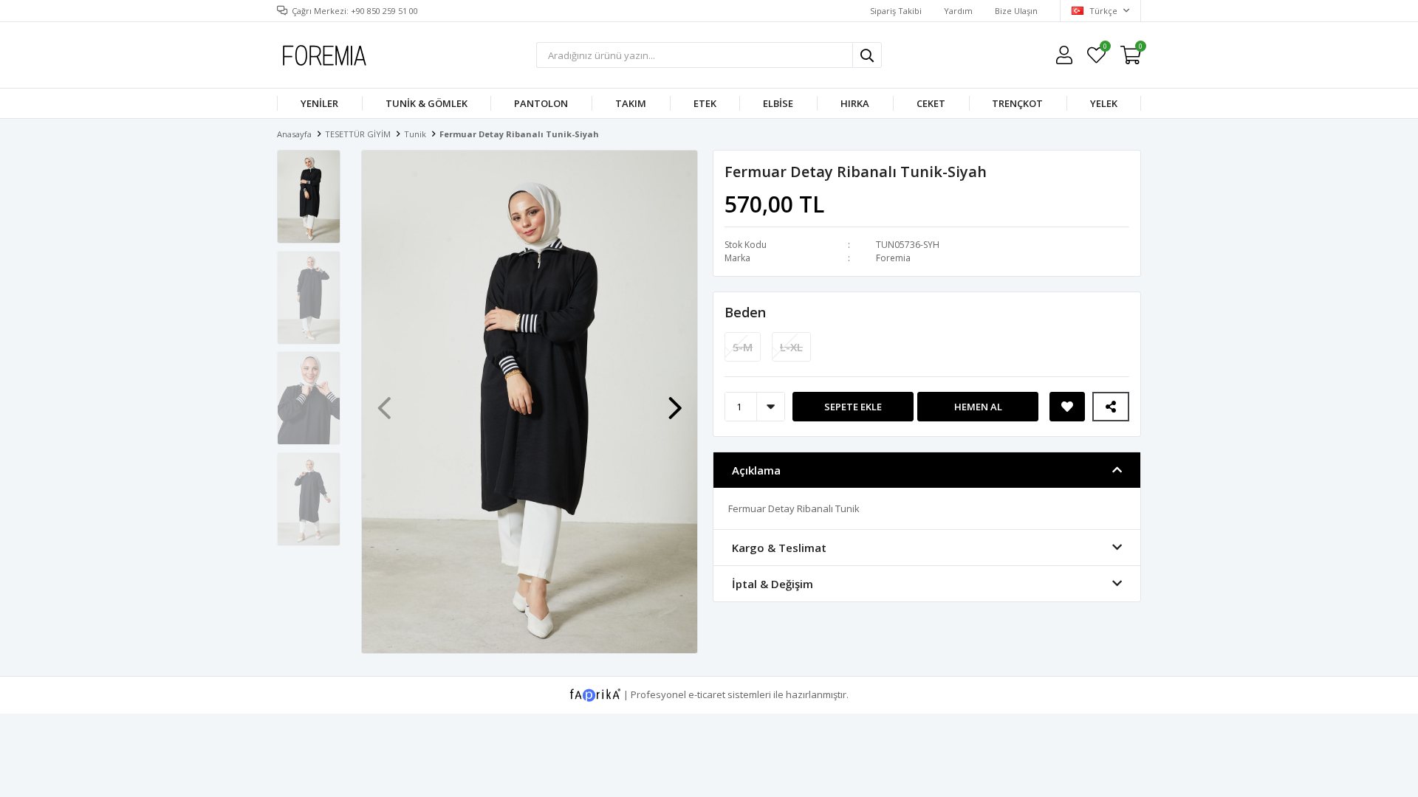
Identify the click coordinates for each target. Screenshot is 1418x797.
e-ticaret (706, 693)
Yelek (1103, 103)
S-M (743, 346)
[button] (675, 400)
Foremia (893, 258)
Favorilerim (1104, 48)
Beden (745, 312)
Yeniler (319, 103)
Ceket (931, 103)
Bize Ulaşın (1016, 10)
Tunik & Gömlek (426, 103)
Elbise (778, 103)
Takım (630, 103)
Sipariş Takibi (896, 10)
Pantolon (541, 103)
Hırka (854, 103)
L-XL (791, 346)
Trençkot (1017, 103)
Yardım (958, 10)
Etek (704, 103)
